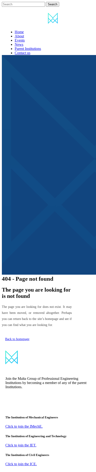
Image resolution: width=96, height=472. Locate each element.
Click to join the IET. (20, 445)
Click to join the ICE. (21, 464)
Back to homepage (17, 339)
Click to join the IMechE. (24, 426)
